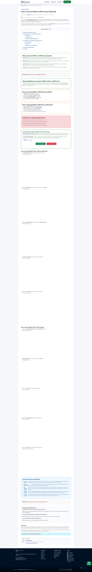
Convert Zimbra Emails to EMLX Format (33, 533)
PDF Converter (30, 136)
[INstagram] (71, 569)
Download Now (41, 143)
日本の (72, 559)
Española (72, 555)
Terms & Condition (57, 552)
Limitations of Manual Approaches (31, 38)
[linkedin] (66, 569)
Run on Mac (27, 43)
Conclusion (25, 48)
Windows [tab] (25, 140)
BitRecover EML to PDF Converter (29, 133)
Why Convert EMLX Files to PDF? (29, 32)
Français (72, 557)
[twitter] (63, 569)
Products (47, 1)
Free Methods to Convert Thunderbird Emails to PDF (37, 501)
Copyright (56, 556)
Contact (60, 1)
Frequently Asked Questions (28, 47)
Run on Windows (28, 42)
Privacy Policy (56, 553)
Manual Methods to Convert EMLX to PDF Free (32, 33)
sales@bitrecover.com (21, 559)
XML (55, 557)
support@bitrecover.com (22, 558)
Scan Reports (43, 558)
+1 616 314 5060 (20, 557)
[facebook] (60, 569)
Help (69, 561)
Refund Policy (56, 555)
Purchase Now (52, 143)
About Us (53, 1)
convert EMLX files (52, 23)
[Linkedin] (31, 540)
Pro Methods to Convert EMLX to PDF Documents (32, 40)
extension (40, 106)
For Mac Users (28, 35)
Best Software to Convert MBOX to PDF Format (37, 74)
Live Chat (68, 1)
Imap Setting (71, 560)
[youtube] (68, 569)
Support (42, 556)
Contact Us (43, 555)
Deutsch (71, 554)
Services (42, 553)
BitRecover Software (24, 569)
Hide (49, 29)
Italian (70, 556)
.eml (37, 106)
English (70, 552)
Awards (42, 557)
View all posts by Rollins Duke (31, 543)
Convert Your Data (25, 9)
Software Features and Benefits (31, 45)
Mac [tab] (30, 140)
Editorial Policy (41, 17)
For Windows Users (28, 37)
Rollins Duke (29, 14)
